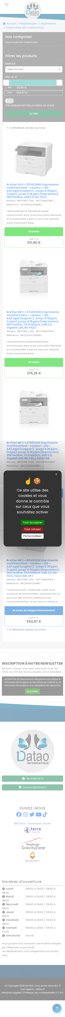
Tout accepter (32, 522)
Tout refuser (32, 529)
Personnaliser (32, 536)
